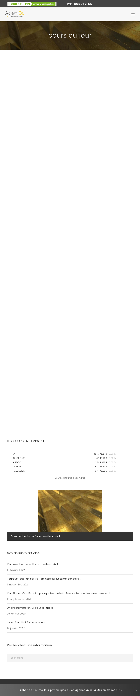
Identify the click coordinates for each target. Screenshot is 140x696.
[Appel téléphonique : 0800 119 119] (32, 2)
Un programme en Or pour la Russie (30, 608)
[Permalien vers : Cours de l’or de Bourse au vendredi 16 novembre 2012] (77, 179)
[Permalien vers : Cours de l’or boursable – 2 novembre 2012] (77, 283)
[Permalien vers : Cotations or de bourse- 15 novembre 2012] (11, 283)
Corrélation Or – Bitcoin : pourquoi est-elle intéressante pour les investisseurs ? (58, 593)
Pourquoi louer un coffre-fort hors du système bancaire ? (44, 578)
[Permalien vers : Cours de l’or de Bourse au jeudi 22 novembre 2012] (77, 75)
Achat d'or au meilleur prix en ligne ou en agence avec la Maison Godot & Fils (71, 690)
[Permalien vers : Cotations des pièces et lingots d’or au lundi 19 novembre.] (11, 179)
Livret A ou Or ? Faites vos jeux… (27, 622)
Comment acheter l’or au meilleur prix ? (35, 536)
